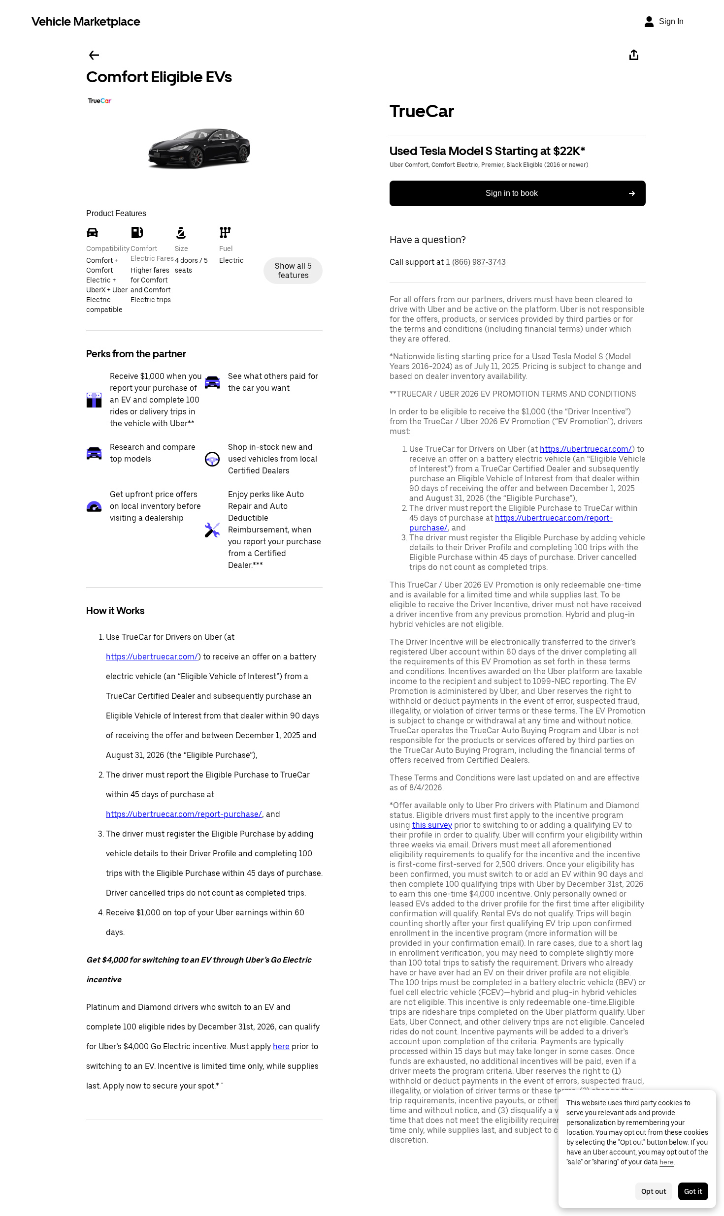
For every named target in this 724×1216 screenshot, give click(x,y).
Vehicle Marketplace (86, 21)
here (281, 1046)
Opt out (653, 1191)
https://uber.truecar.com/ (152, 656)
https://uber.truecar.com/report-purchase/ (184, 814)
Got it (693, 1191)
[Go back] (94, 55)
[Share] (634, 55)
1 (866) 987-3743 (476, 262)
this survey (432, 825)
